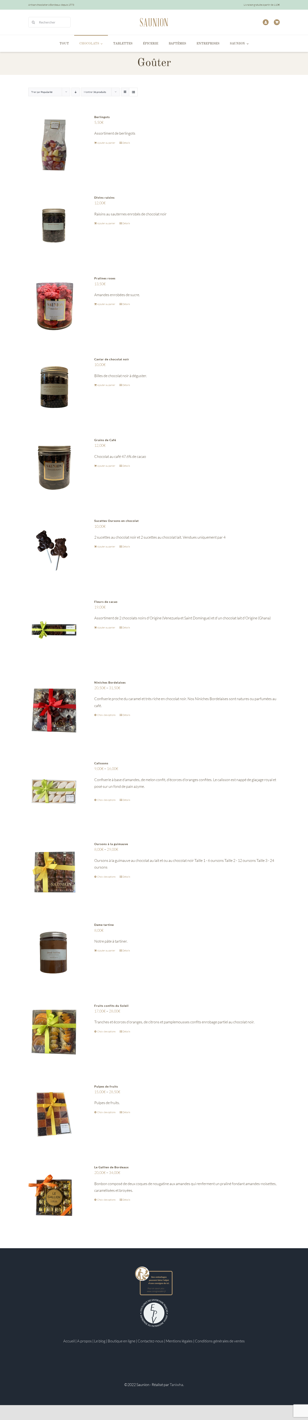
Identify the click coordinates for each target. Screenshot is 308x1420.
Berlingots (102, 117)
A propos (84, 1341)
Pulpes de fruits (106, 1086)
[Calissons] (54, 791)
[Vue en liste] (133, 92)
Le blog (99, 1341)
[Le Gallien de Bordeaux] (54, 1195)
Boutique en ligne (121, 1341)
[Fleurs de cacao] (54, 630)
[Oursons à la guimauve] (54, 872)
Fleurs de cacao (106, 601)
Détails (126, 142)
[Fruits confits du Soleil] (54, 1034)
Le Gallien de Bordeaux (111, 1167)
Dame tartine (104, 924)
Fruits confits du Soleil (111, 1005)
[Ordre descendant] (75, 92)
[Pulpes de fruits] (54, 1114)
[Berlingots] (54, 145)
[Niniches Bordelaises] (54, 710)
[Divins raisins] (54, 225)
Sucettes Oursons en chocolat (116, 520)
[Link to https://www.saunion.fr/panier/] (277, 22)
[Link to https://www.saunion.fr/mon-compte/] (266, 22)
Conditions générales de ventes (220, 1341)
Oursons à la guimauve (111, 844)
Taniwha (176, 1384)
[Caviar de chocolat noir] (54, 387)
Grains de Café (105, 440)
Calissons (101, 763)
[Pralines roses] (54, 306)
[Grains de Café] (54, 468)
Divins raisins (104, 197)
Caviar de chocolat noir (111, 359)
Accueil (69, 1341)
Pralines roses (104, 278)
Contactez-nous (150, 1341)
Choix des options (106, 715)
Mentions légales (179, 1341)
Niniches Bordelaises (110, 682)
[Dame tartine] (54, 953)
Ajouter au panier (106, 142)
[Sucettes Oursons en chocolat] (54, 549)
